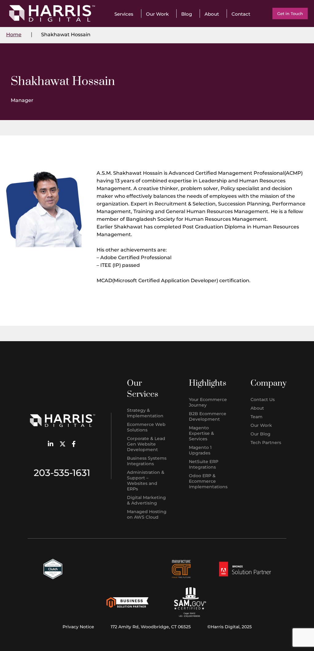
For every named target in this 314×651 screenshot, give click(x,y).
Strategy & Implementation (145, 413)
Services (123, 14)
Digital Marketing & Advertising (146, 500)
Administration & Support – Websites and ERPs (145, 481)
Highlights (207, 383)
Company (268, 383)
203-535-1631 (62, 472)
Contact (241, 14)
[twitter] (62, 444)
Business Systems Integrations (147, 460)
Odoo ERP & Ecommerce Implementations (208, 481)
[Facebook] (74, 444)
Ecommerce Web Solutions (146, 427)
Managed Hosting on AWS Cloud (147, 514)
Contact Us (263, 399)
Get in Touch (290, 13)
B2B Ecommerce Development (207, 416)
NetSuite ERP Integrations (203, 464)
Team (256, 416)
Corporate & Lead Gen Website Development (146, 444)
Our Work (157, 14)
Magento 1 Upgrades (200, 450)
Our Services (142, 389)
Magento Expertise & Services (201, 433)
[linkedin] (50, 444)
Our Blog (260, 434)
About (212, 14)
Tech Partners (266, 442)
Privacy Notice (78, 627)
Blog (186, 14)
